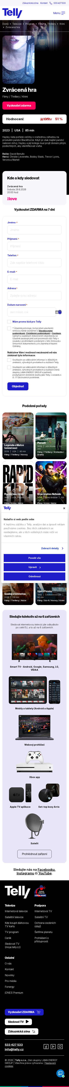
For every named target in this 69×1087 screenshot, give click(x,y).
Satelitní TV (41, 917)
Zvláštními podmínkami (38, 333)
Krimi (62, 23)
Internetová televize (16, 911)
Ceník (8, 938)
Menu (57, 13)
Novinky (9, 975)
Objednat (18, 386)
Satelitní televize (14, 917)
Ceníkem (56, 333)
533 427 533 (14, 1044)
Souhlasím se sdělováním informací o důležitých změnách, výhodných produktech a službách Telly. (36, 361)
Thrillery (51, 23)
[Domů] (12, 13)
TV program (12, 932)
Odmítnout (35, 576)
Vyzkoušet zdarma (19, 105)
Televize (17, 23)
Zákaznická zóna (30, 3)
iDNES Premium (14, 992)
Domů (5, 23)
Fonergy (9, 986)
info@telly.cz (14, 1049)
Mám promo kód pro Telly (27, 321)
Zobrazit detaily (50, 548)
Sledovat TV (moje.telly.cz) (13, 945)
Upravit (33, 567)
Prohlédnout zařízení (34, 854)
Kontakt (43, 3)
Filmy (40, 23)
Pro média (10, 981)
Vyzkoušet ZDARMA (21, 1012)
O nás (8, 963)
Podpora (40, 905)
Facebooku (46, 870)
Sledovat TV (16, 1022)
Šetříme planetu (43, 932)
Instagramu (25, 873)
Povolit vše (34, 558)
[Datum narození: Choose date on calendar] (60, 312)
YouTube (45, 873)
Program (29, 23)
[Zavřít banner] (64, 508)
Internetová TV (43, 911)
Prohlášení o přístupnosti (41, 939)
